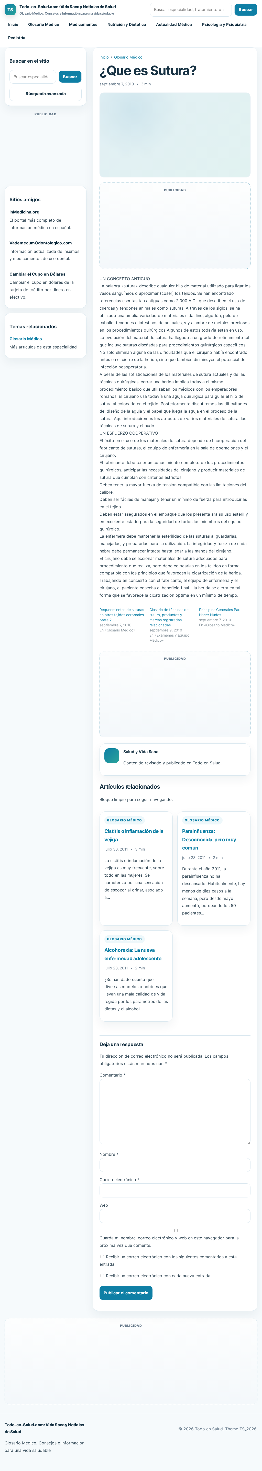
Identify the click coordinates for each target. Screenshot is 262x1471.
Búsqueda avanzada (46, 93)
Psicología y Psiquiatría (224, 24)
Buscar (246, 9)
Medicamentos (83, 24)
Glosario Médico (43, 24)
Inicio (13, 24)
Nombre (109, 1154)
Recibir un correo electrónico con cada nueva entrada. (158, 1275)
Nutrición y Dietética (126, 24)
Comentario (113, 1075)
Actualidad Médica (174, 24)
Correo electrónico (119, 1179)
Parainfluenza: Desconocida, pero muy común (209, 839)
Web (104, 1205)
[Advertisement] (45, 149)
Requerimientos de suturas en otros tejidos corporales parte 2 (122, 614)
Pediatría (16, 37)
